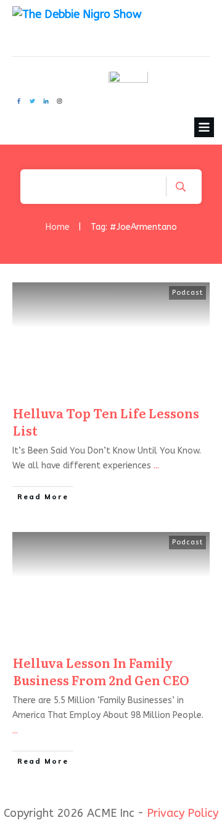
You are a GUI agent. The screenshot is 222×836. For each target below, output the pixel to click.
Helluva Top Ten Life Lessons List (106, 421)
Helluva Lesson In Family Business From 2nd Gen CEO (101, 671)
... (156, 465)
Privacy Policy (182, 813)
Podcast (187, 293)
